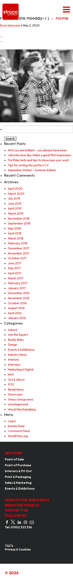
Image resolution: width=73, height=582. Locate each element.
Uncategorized (18, 404)
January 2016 (17, 318)
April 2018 (14, 233)
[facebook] (7, 522)
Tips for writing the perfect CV (28, 165)
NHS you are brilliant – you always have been (37, 150)
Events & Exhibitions (21, 349)
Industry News (17, 355)
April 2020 (15, 188)
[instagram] (25, 522)
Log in (12, 421)
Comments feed (19, 431)
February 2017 (17, 283)
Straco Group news (20, 399)
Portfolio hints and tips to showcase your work (38, 160)
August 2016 (16, 308)
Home (59, 18)
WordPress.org (18, 436)
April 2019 (14, 208)
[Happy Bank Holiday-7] (36, 85)
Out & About (16, 379)
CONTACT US (16, 510)
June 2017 (14, 263)
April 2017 (14, 273)
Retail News (16, 389)
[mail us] (32, 522)
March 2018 (15, 238)
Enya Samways (10, 25)
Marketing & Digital (20, 369)
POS (11, 384)
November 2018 (18, 218)
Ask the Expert (18, 335)
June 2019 (14, 203)
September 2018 (19, 223)
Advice (12, 330)
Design (12, 344)
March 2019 (15, 213)
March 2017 (15, 278)
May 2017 (14, 268)
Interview (14, 364)
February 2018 (17, 243)
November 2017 (18, 253)
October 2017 (17, 258)
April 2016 (14, 313)
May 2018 (14, 228)
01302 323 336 (21, 527)
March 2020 (16, 193)
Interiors (13, 359)
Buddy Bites (16, 340)
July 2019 (14, 198)
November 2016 (18, 298)
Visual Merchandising (22, 409)
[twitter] (13, 522)
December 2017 (19, 248)
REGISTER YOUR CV (22, 505)
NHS (11, 374)
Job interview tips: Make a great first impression (39, 155)
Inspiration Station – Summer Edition (32, 170)
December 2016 (19, 293)
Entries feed (16, 426)
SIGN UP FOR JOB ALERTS (27, 500)
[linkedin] (19, 522)
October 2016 (17, 303)
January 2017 (17, 288)
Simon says (15, 394)
